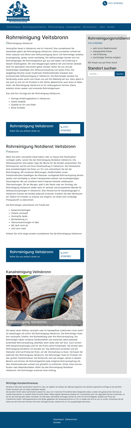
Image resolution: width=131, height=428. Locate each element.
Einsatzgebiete (73, 27)
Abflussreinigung (56, 27)
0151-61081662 (115, 3)
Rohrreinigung (13, 27)
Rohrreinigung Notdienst (34, 27)
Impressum (58, 419)
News (102, 27)
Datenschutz (71, 419)
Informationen (89, 27)
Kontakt (110, 27)
